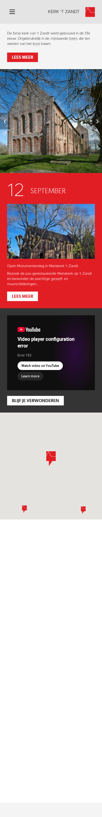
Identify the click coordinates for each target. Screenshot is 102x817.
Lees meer (22, 57)
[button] (83, 510)
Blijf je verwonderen (35, 400)
